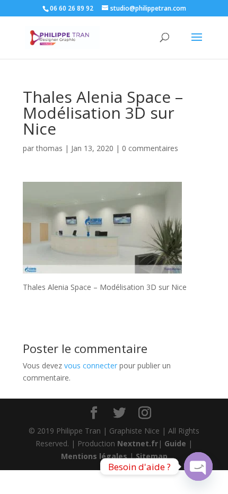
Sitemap (152, 456)
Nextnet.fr (137, 443)
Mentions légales (94, 456)
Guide (175, 443)
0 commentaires (150, 148)
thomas (49, 148)
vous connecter (90, 365)
